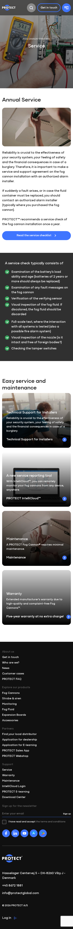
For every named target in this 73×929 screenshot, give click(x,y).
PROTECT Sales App (15, 750)
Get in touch (49, 7)
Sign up (67, 814)
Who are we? (10, 662)
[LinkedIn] (15, 833)
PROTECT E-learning (15, 791)
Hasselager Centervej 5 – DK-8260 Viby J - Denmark (33, 876)
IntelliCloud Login (14, 786)
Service (7, 770)
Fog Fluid (8, 709)
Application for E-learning (19, 745)
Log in (6, 918)
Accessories (10, 720)
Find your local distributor (19, 734)
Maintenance (10, 780)
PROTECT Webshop (15, 756)
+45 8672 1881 (12, 885)
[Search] (31, 7)
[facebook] (6, 833)
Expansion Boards (14, 715)
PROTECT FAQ (11, 679)
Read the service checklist (34, 235)
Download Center (14, 797)
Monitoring (9, 704)
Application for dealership (19, 739)
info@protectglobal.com (20, 893)
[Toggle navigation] (66, 7)
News (5, 668)
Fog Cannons (11, 693)
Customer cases (13, 673)
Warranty (8, 775)
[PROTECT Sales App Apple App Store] (34, 833)
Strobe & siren (11, 698)
